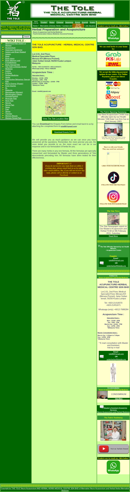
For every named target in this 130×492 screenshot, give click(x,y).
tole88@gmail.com (116, 260)
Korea (77, 22)
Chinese (60, 22)
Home (35, 26)
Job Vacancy (90, 26)
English (44, 22)
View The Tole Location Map (55, 119)
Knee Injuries (10, 86)
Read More (113, 236)
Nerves (8, 103)
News (7, 107)
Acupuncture (10, 48)
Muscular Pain (11, 98)
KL (6, 88)
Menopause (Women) (14, 92)
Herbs (7, 77)
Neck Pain (9, 101)
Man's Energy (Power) (14, 84)
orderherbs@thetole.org (116, 266)
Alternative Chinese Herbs (50, 26)
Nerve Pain (9, 105)
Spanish (85, 22)
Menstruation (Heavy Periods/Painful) (13, 95)
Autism (8, 54)
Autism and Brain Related (15, 52)
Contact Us (67, 26)
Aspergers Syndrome (13, 50)
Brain (7, 56)
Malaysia (8, 90)
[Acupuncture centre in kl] (113, 164)
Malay (52, 22)
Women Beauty (11, 116)
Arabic (92, 22)
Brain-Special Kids (12, 65)
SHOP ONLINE (78, 26)
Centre (8, 71)
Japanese (69, 22)
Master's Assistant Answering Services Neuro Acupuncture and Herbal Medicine (113, 410)
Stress (7, 111)
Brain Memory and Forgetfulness (12, 61)
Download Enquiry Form (64, 132)
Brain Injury (9, 58)
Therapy (8, 114)
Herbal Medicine (11, 75)
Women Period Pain (13, 118)
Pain (7, 109)
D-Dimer (8, 73)
